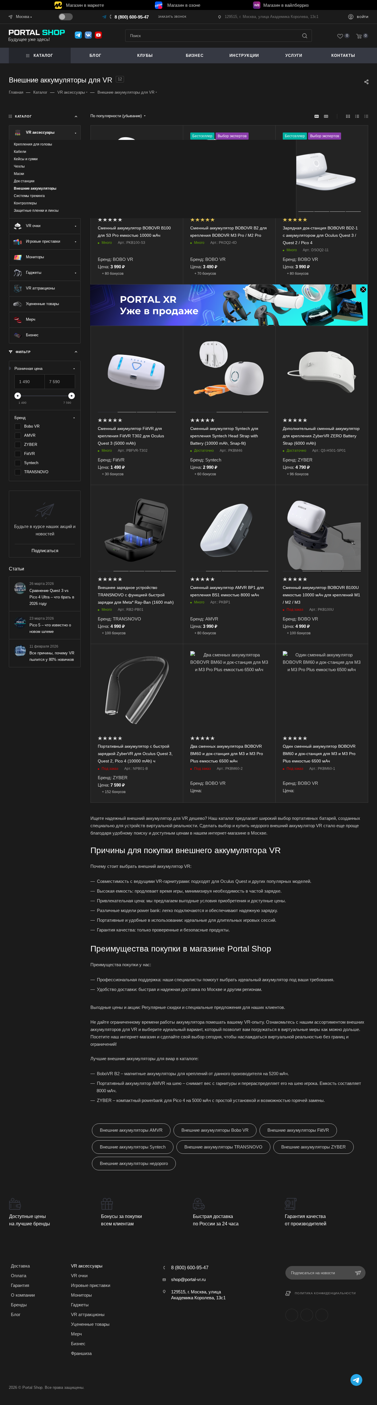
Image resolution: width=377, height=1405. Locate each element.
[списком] (357, 116)
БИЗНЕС (195, 55)
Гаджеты (80, 1304)
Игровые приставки (90, 1285)
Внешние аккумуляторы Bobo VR (215, 1130)
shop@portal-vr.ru (188, 1279)
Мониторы (81, 1295)
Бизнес (78, 1343)
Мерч (76, 1333)
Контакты (343, 55)
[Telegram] (105, 16)
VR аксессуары (86, 1265)
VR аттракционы (88, 1314)
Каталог (43, 55)
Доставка (20, 1265)
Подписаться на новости (313, 1273)
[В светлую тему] (66, 16)
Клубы (145, 55)
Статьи (16, 568)
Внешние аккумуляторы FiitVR (298, 1130)
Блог (95, 55)
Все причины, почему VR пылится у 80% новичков (51, 656)
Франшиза (81, 1353)
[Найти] (304, 35)
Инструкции (244, 55)
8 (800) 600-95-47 (132, 16)
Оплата (18, 1275)
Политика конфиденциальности (325, 1293)
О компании (23, 1295)
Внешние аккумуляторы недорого (134, 1163)
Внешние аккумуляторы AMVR (131, 1130)
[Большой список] (326, 116)
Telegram (306, 1315)
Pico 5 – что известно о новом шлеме (50, 628)
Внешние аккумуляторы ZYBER (313, 1146)
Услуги (293, 55)
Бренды (19, 1304)
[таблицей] (366, 116)
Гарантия (20, 1285)
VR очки (79, 1275)
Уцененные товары (90, 1324)
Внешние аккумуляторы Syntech (133, 1146)
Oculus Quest (233, 881)
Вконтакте (291, 1315)
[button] (223, 322)
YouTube (321, 1315)
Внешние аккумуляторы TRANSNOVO (223, 1146)
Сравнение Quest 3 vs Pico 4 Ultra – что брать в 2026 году (51, 596)
